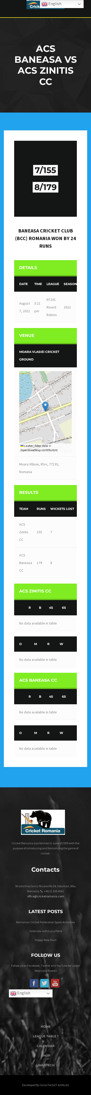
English (23, 992)
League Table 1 (45, 1036)
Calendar (46, 1046)
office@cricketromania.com (45, 896)
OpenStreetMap (30, 450)
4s (51, 607)
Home (46, 1026)
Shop (45, 1055)
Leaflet (28, 446)
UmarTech (45, 1065)
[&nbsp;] (20, 608)
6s (64, 607)
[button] (45, 406)
